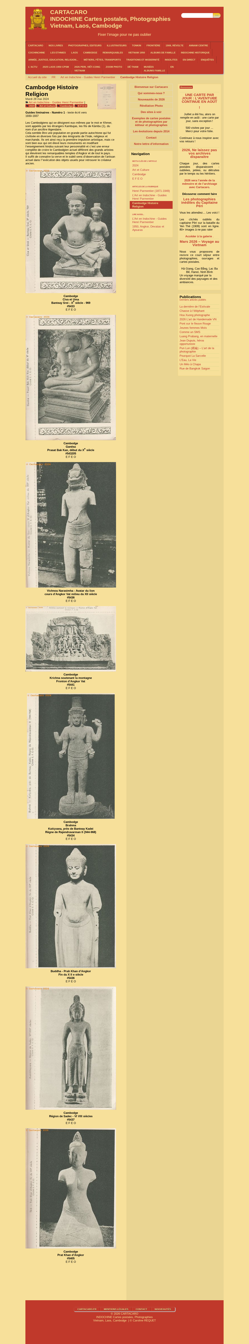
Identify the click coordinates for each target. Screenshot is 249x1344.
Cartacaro (35, 45)
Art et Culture (47, 105)
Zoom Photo (114, 66)
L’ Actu (32, 66)
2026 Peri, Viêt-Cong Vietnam (87, 68)
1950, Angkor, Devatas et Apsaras (148, 228)
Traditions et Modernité (142, 59)
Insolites (171, 59)
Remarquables (113, 52)
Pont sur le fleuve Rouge (195, 323)
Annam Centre (198, 45)
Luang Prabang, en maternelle (198, 336)
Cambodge (66, 105)
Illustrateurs (117, 45)
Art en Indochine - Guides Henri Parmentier (88, 77)
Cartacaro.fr (86, 1309)
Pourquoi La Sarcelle (193, 355)
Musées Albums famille (154, 68)
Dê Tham (133, 66)
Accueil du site (37, 77)
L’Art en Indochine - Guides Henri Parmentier (149, 197)
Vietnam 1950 (136, 52)
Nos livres (56, 45)
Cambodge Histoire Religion (145, 205)
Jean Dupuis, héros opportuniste (192, 342)
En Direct (189, 59)
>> (217, 15)
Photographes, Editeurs (84, 45)
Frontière (153, 45)
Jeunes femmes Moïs (193, 327)
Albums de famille (162, 52)
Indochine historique (195, 52)
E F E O (82, 105)
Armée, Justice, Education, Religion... (53, 59)
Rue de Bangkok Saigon (195, 368)
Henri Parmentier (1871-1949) (151, 191)
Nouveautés (163, 1309)
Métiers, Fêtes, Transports (102, 59)
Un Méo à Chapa (190, 364)
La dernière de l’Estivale (195, 306)
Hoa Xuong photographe (195, 315)
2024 (32, 105)
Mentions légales (116, 1309)
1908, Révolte (174, 45)
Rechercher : (189, 10)
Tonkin (136, 45)
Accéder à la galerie (198, 236)
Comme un (190, 332)
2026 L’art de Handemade (198, 319)
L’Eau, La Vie (188, 360)
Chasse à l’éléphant (192, 310)
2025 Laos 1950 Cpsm (56, 66)
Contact (141, 1309)
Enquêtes (207, 59)
